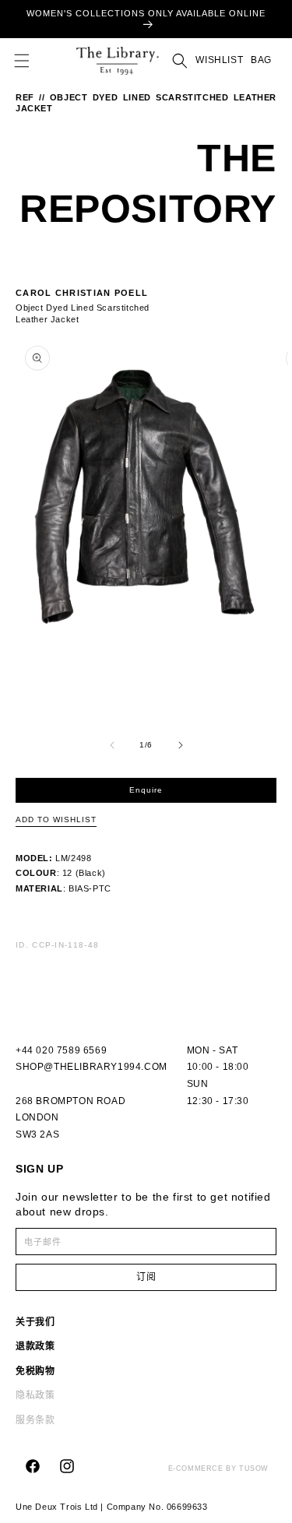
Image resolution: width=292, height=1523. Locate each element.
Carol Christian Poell (82, 292)
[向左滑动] (112, 745)
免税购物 (35, 1371)
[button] (22, 61)
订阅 (146, 1277)
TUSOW (254, 1468)
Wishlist (219, 60)
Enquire (146, 790)
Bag (261, 61)
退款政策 (35, 1346)
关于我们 (35, 1322)
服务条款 (35, 1420)
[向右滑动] (181, 745)
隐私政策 (35, 1395)
